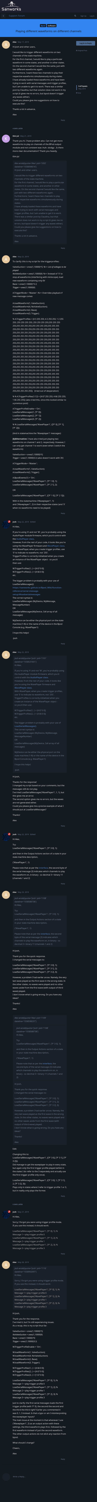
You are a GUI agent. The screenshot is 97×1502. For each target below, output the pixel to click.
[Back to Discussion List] (3, 16)
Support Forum (17, 15)
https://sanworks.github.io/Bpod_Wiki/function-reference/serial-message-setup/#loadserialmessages (37, 591)
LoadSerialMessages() (25, 726)
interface (43, 867)
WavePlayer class (55, 545)
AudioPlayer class (25, 539)
